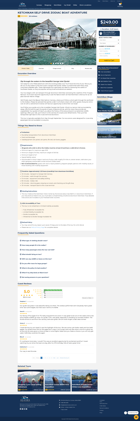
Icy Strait (67, 5)
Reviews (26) (88, 68)
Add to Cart (109, 60)
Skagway (48, 5)
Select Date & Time (106, 37)
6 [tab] (62, 63)
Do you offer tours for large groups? (34, 263)
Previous (23, 42)
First (34, 357)
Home (19, 8)
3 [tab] (55, 63)
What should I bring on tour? (32, 254)
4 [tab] (58, 63)
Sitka (75, 5)
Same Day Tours (103, 403)
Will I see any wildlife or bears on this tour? (37, 259)
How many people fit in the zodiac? (34, 245)
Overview (41, 68)
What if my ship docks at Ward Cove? (35, 273)
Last (58, 357)
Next (91, 42)
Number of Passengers (107, 46)
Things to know (57, 68)
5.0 (19, 16)
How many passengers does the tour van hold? (38, 250)
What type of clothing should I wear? (35, 240)
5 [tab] (60, 63)
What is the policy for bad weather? (34, 268)
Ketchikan (57, 5)
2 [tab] (53, 63)
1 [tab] (51, 63)
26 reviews (33, 16)
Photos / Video (25, 68)
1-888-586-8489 (64, 402)
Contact (101, 410)
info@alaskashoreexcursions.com (69, 405)
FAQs (101, 412)
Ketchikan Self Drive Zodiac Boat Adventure (40, 8)
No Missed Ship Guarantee (108, 78)
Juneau (39, 5)
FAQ (72, 68)
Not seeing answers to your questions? (35, 277)
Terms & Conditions (104, 408)
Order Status (103, 405)
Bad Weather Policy (106, 81)
